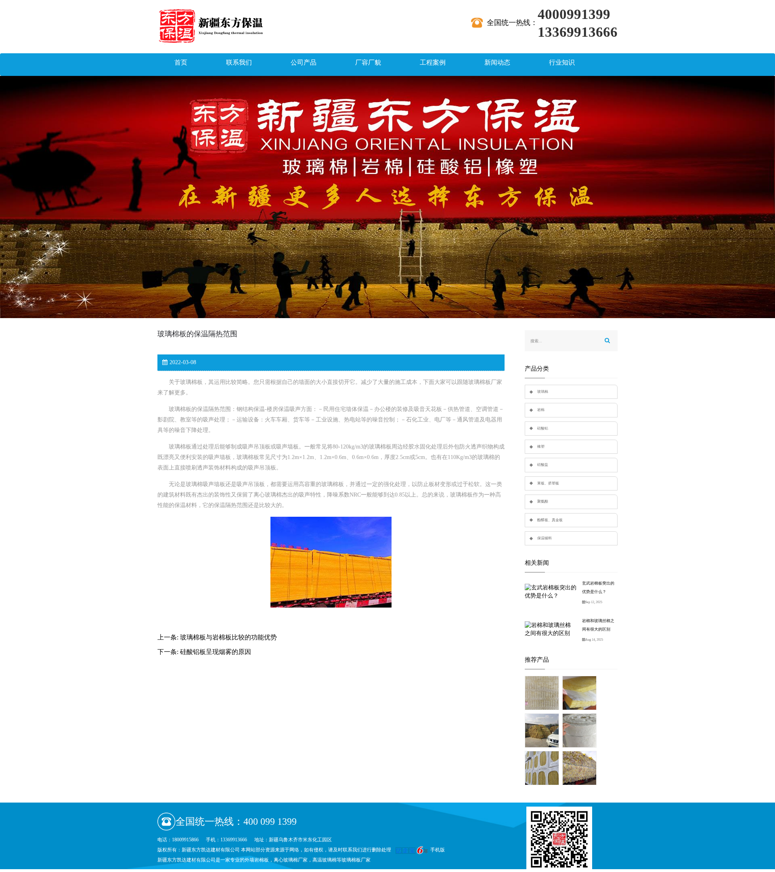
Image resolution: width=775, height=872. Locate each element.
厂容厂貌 (368, 62)
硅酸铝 (542, 428)
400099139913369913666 (578, 14)
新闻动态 (497, 62)
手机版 (437, 850)
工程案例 (433, 62)
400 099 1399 (270, 821)
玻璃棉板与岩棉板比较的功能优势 (228, 637)
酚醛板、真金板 (550, 520)
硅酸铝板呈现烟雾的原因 (215, 651)
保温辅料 (544, 538)
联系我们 (239, 62)
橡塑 (541, 446)
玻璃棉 (542, 392)
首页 (180, 62)
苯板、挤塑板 (548, 483)
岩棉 (541, 410)
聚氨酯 (542, 501)
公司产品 (303, 62)
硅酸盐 (542, 465)
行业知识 (562, 62)
